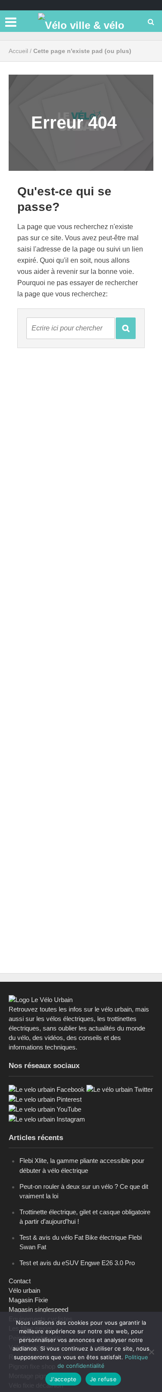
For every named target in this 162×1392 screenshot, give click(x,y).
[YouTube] (45, 1108)
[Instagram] (47, 1118)
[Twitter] (119, 1089)
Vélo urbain (24, 1290)
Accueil (18, 50)
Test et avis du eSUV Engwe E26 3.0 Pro (77, 1262)
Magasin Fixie (28, 1300)
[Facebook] (47, 1089)
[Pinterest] (45, 1099)
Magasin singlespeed (38, 1309)
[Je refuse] (151, 1352)
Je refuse (103, 1379)
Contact (20, 1281)
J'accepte (63, 1379)
